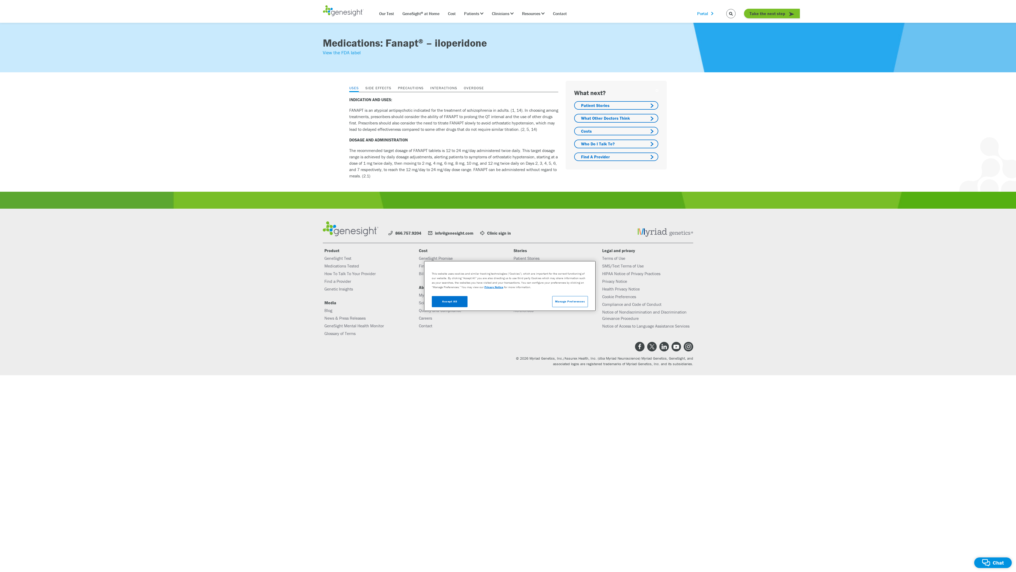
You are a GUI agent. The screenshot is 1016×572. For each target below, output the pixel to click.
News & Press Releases (345, 318)
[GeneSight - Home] (343, 11)
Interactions (443, 88)
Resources (531, 13)
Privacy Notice (614, 281)
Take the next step (768, 13)
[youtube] (676, 346)
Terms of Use (613, 258)
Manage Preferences (570, 301)
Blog (328, 310)
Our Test (386, 13)
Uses (354, 88)
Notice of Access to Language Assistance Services (646, 326)
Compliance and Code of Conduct (631, 304)
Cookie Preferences (619, 296)
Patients (471, 13)
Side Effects (378, 88)
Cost (452, 13)
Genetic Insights (338, 289)
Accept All (449, 301)
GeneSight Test (337, 258)
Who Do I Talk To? (598, 143)
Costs (586, 131)
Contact (560, 13)
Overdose (474, 88)
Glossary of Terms (340, 333)
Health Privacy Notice (621, 289)
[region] (510, 286)
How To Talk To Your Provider (350, 273)
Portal (702, 13)
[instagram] (688, 346)
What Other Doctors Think (605, 118)
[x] (652, 346)
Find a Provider (337, 281)
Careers (425, 318)
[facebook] (640, 346)
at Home (420, 13)
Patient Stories (595, 105)
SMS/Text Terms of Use (623, 266)
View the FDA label (342, 53)
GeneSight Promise (436, 258)
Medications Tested (341, 266)
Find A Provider (595, 156)
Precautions (411, 88)
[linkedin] (664, 346)
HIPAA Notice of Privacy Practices (631, 273)
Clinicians (500, 13)
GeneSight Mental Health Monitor (354, 325)
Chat (998, 562)
